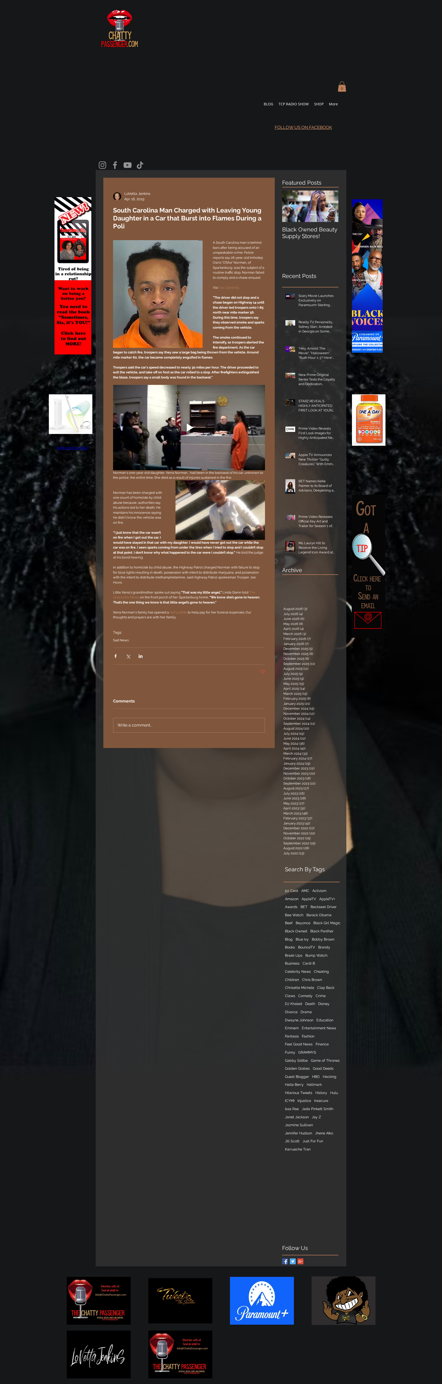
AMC (305, 891)
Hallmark (314, 1084)
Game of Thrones (325, 1060)
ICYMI (289, 1101)
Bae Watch (294, 915)
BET (304, 907)
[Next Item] (330, 206)
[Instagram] (102, 165)
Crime (321, 996)
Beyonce (303, 923)
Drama (306, 1012)
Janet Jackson (297, 1117)
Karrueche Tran (298, 1149)
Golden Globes (297, 1068)
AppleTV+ (327, 899)
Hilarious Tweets (298, 1093)
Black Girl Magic (326, 923)
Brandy (324, 947)
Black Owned (296, 931)
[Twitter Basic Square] (293, 1261)
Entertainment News (319, 1028)
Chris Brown (312, 980)
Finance (322, 1044)
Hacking (329, 1077)
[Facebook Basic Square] (285, 1261)
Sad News (121, 640)
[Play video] (189, 427)
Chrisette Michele (299, 988)
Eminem (292, 1028)
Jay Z (316, 1117)
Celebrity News (298, 971)
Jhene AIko (324, 1133)
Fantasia (292, 1036)
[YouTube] (127, 165)
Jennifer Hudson (298, 1133)
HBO (316, 1077)
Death (310, 1004)
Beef (289, 923)
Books (290, 947)
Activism (319, 891)
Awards (291, 907)
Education (324, 1020)
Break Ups (293, 955)
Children (292, 980)
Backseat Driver (324, 907)
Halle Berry (294, 1084)
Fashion (308, 1036)
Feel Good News (299, 1044)
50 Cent (291, 891)
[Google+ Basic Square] (300, 1261)
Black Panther (322, 931)
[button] (342, 86)
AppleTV (309, 899)
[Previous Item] (290, 206)
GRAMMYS (307, 1052)
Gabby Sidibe (296, 1060)
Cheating (321, 971)
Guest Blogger (297, 1077)
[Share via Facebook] (115, 656)
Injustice (304, 1101)
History (321, 1093)
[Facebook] (115, 165)
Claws (290, 996)
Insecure (321, 1101)
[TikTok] (140, 165)
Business (292, 963)
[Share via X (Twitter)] (128, 656)
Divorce (291, 1012)
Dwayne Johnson (299, 1020)
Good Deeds (323, 1068)
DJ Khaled (293, 1004)
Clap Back (325, 988)
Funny (290, 1052)
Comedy (305, 996)
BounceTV (306, 947)
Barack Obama (319, 915)
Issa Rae (292, 1109)
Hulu (334, 1093)
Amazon (292, 899)
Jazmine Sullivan (299, 1125)
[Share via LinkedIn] (140, 656)
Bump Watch (316, 955)
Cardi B (309, 963)
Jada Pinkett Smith (317, 1109)
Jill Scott (292, 1141)
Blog (289, 939)
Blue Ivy (302, 939)
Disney (323, 1004)
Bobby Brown (323, 939)
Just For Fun (313, 1141)
